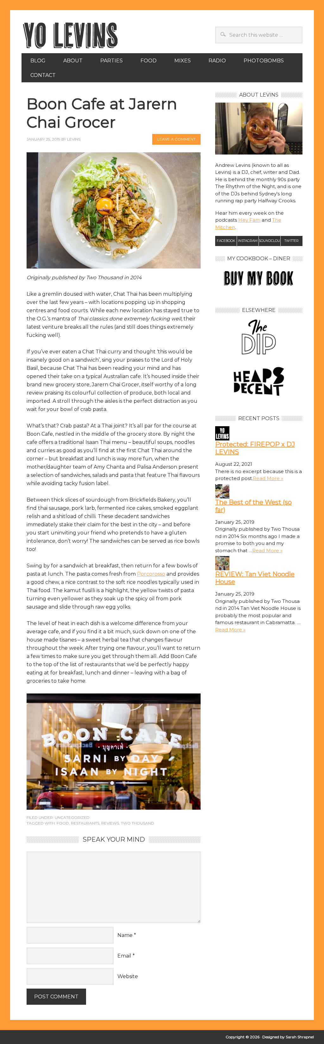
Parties (111, 61)
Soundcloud (270, 241)
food (63, 823)
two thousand (137, 823)
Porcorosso (151, 574)
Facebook (226, 241)
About (73, 61)
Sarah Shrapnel (300, 1037)
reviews (110, 823)
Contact (43, 75)
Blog (38, 61)
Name (125, 935)
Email (124, 956)
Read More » (268, 478)
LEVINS (73, 139)
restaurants (85, 823)
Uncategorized (72, 817)
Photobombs (264, 61)
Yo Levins (114, 35)
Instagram (248, 241)
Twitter (291, 241)
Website (127, 976)
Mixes (182, 61)
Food (148, 61)
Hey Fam (249, 220)
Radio (217, 61)
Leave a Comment (176, 139)
